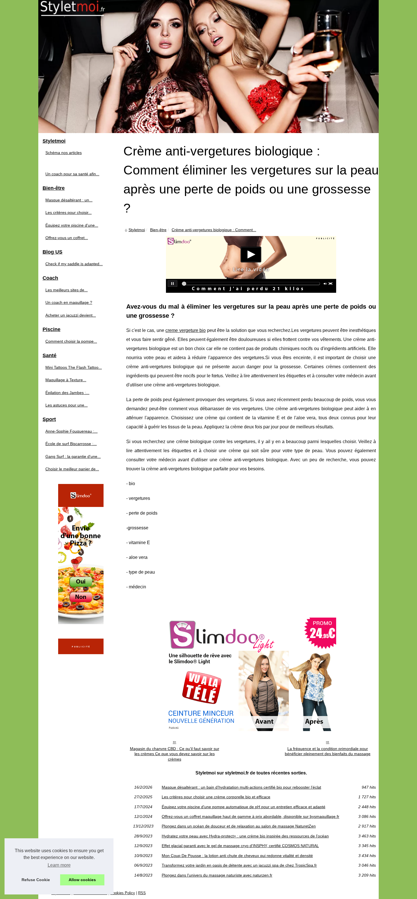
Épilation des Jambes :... (67, 392)
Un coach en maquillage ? (68, 302)
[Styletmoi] (208, 66)
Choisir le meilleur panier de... (72, 469)
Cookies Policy (122, 893)
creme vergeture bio (185, 330)
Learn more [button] (59, 865)
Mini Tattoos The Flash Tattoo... (73, 367)
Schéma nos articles (63, 152)
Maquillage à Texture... (65, 380)
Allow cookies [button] (82, 879)
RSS (142, 893)
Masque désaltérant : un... (68, 200)
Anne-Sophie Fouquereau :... (71, 431)
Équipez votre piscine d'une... (71, 225)
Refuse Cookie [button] (36, 879)
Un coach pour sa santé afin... (72, 174)
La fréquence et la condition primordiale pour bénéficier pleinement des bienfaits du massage (327, 751)
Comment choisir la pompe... (71, 341)
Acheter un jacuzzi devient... (70, 315)
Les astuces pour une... (66, 405)
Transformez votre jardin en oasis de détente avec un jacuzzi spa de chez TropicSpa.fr (239, 865)
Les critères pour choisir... (68, 212)
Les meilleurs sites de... (66, 290)
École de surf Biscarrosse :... (71, 443)
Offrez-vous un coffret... (66, 237)
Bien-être (158, 230)
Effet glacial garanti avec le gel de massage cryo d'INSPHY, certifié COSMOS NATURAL (240, 846)
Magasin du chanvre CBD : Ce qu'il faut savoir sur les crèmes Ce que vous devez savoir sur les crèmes (174, 753)
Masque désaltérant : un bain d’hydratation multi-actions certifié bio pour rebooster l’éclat (241, 787)
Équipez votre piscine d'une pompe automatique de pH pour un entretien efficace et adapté (243, 807)
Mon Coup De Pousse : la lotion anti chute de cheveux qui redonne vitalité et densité (237, 856)
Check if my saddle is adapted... (74, 264)
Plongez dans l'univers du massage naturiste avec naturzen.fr (217, 875)
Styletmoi (137, 230)
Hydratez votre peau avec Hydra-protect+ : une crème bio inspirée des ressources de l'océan (245, 836)
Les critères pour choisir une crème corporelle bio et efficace (216, 797)
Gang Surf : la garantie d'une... (73, 456)
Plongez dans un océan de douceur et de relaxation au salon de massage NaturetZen (239, 826)
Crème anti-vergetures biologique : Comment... (214, 230)
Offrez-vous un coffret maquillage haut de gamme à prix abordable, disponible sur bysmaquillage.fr (250, 816)
